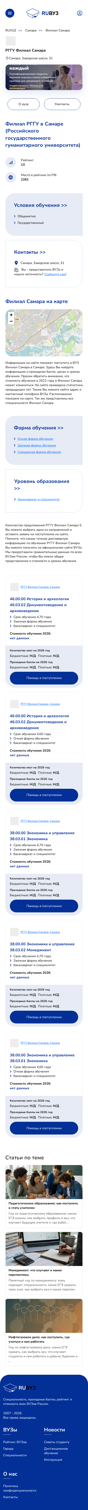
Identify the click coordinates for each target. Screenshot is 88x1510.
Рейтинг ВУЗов (14, 1442)
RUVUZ (10, 30)
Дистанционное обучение (56, 1450)
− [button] (11, 321)
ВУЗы (10, 1429)
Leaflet (78, 354)
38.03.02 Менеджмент (30, 950)
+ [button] (11, 315)
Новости (54, 1429)
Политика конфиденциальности (19, 1488)
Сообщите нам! (55, 274)
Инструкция (53, 1460)
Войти (80, 13)
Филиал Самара (57, 30)
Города (8, 1448)
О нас (10, 1473)
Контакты (10, 1497)
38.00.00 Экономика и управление (42, 832)
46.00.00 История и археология (39, 598)
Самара (31, 30)
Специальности (15, 1455)
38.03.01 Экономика (29, 838)
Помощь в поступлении (44, 678)
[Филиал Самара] (44, 333)
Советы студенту (56, 1442)
